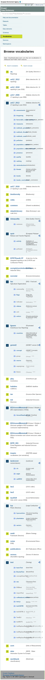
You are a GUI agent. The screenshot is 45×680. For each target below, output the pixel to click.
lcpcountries (20, 513)
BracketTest (20, 572)
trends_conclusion (21, 180)
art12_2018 (14, 87)
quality (18, 157)
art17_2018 (14, 186)
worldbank (14, 659)
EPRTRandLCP (16, 258)
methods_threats (21, 132)
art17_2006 (14, 95)
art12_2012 (14, 79)
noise (12, 541)
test (11, 562)
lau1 (12, 487)
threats (18, 169)
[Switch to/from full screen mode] (32, 5)
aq (11, 72)
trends (18, 176)
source (18, 360)
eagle (18, 474)
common (14, 205)
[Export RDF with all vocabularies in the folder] (39, 105)
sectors (18, 525)
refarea (18, 306)
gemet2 (13, 345)
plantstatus (20, 518)
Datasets (6, 21)
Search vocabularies (12, 65)
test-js (18, 601)
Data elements (7, 29)
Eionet (11, 13)
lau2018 (13, 498)
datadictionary (16, 211)
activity (18, 241)
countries (19, 333)
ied (11, 400)
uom (12, 646)
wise (12, 651)
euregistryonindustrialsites (18, 268)
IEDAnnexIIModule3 (18, 423)
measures (19, 124)
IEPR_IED (14, 443)
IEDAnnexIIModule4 (18, 433)
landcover (14, 461)
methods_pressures (21, 128)
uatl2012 (19, 479)
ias (11, 394)
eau (17, 582)
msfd (12, 533)
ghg (12, 379)
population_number (21, 144)
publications (15, 549)
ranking (19, 161)
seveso (13, 554)
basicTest (19, 568)
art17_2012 (14, 103)
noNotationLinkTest (21, 597)
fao (11, 282)
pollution (19, 140)
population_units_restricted (21, 148)
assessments (20, 110)
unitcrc (18, 316)
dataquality (15, 219)
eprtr (12, 234)
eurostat (13, 276)
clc (17, 468)
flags (18, 295)
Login (28, 4)
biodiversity (15, 194)
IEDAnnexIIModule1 (18, 408)
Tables (5, 25)
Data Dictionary (18, 13)
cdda (12, 200)
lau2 (12, 492)
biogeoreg (19, 115)
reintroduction (21, 165)
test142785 (19, 606)
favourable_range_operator (21, 120)
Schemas (6, 32)
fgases (13, 326)
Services (5, 40)
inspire (13, 453)
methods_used (21, 136)
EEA (11, 2)
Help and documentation (10, 17)
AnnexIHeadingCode (21, 415)
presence (19, 153)
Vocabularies (7, 36)
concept (19, 350)
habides (13, 386)
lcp (11, 506)
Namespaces (7, 44)
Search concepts (27, 65)
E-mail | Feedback (8, 673)
